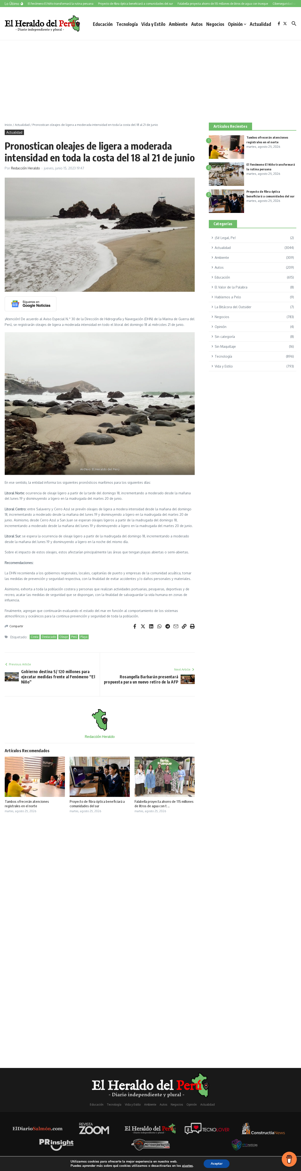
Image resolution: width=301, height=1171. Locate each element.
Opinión (235, 24)
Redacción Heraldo (25, 168)
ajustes (187, 1166)
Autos (197, 24)
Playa (83, 637)
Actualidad (260, 24)
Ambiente (178, 24)
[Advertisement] (150, 75)
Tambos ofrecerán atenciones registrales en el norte (27, 803)
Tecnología (127, 24)
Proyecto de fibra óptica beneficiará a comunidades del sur (97, 803)
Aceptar (216, 1163)
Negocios (215, 24)
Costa (34, 637)
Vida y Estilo (153, 24)
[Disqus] (100, 879)
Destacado (49, 637)
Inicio (8, 125)
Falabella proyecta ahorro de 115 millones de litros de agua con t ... (164, 803)
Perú (74, 637)
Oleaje (63, 637)
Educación (103, 24)
